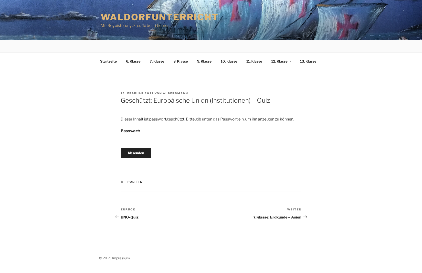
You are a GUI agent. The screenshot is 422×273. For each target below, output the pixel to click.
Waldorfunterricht (160, 17)
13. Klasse (308, 61)
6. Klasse (133, 61)
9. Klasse (204, 61)
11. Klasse (254, 61)
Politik (135, 182)
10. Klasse (229, 61)
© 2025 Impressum (114, 258)
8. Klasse (180, 61)
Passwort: (130, 131)
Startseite (108, 61)
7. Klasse (157, 61)
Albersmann (175, 93)
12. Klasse (279, 61)
